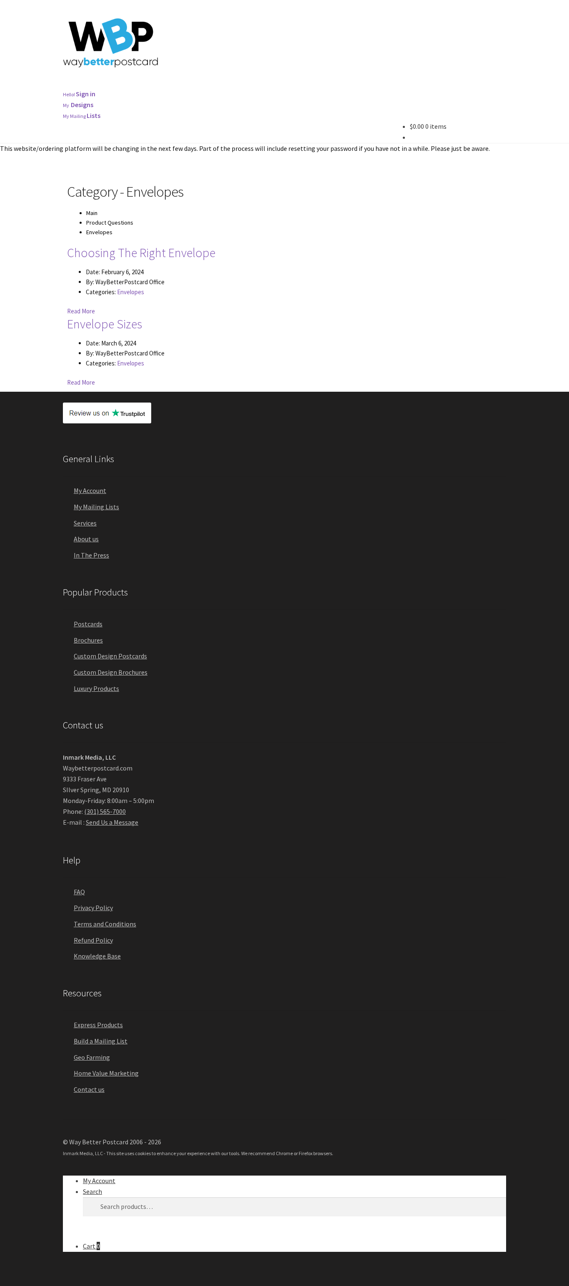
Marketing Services (254, 84)
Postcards (140, 84)
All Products (86, 84)
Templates (376, 84)
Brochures (190, 84)
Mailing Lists (320, 84)
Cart (91, 1246)
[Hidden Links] (421, 84)
